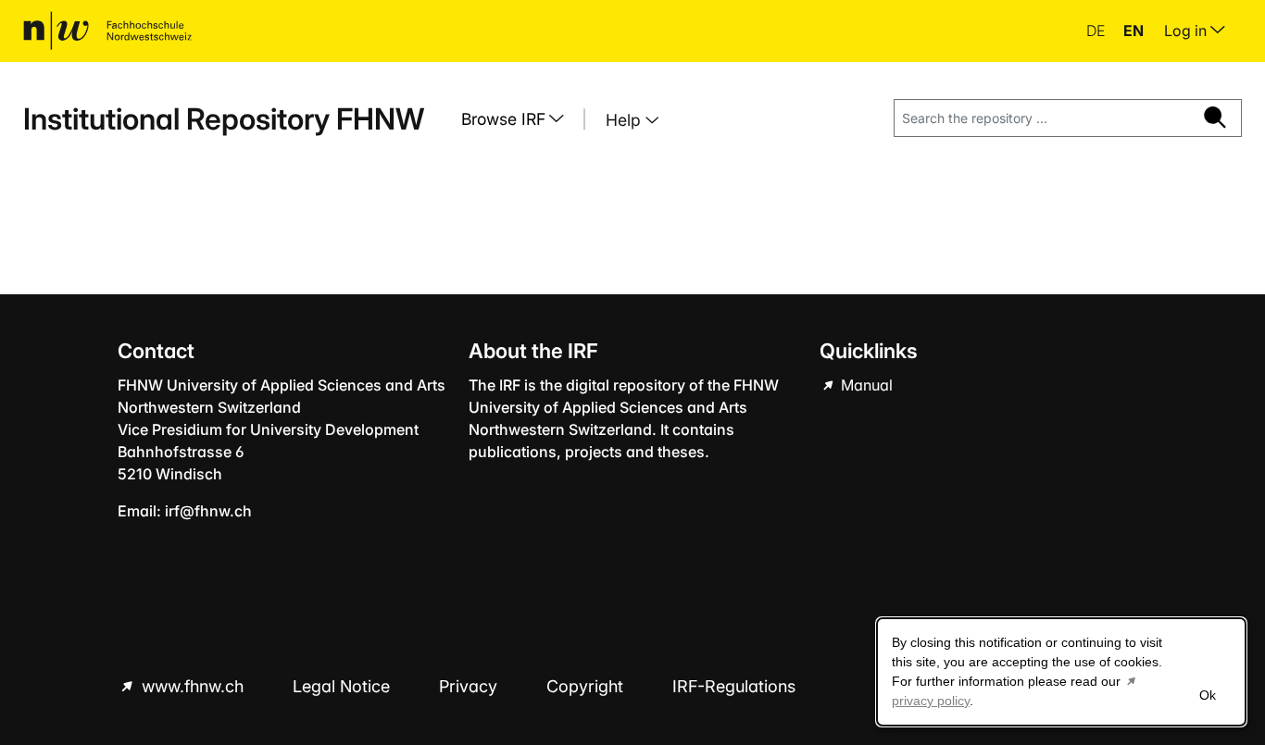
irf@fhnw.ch (208, 511)
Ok (1207, 695)
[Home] (107, 30)
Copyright (587, 686)
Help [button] (625, 120)
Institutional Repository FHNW (223, 119)
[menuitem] (519, 119)
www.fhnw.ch (192, 686)
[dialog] (1061, 671)
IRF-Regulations (733, 686)
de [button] (1097, 30)
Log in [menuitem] (1187, 30)
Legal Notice (344, 686)
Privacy (470, 686)
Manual (865, 385)
